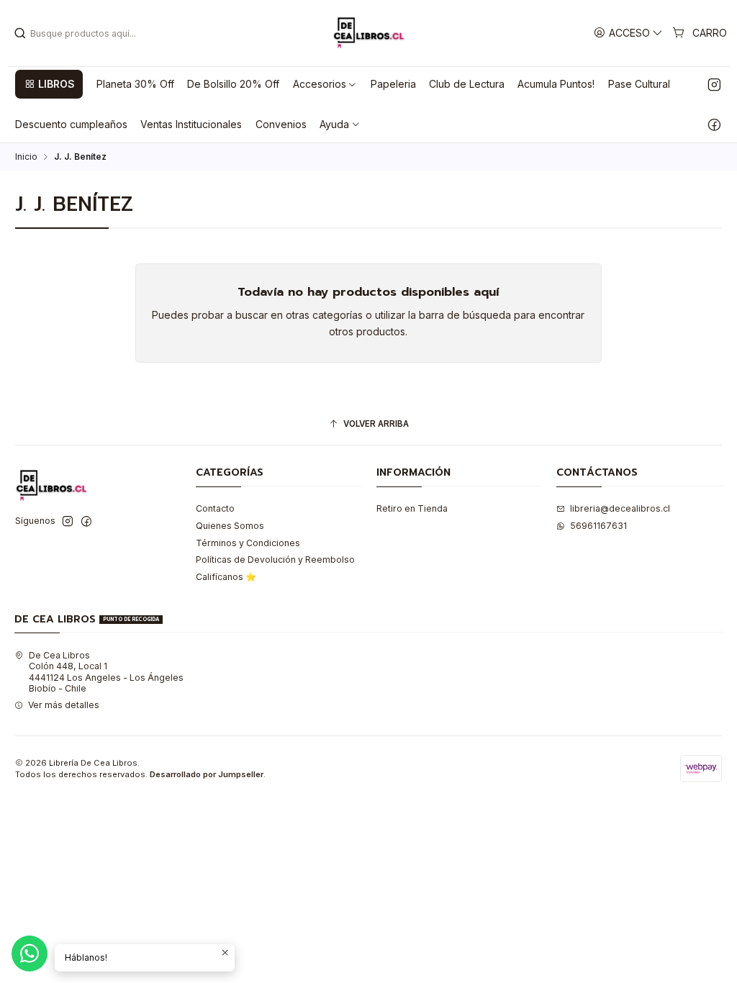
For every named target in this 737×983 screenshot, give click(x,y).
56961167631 (598, 525)
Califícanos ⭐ (226, 576)
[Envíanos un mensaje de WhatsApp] (30, 953)
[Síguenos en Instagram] (714, 84)
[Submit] (20, 33)
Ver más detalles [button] (63, 704)
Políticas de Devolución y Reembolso (275, 559)
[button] (49, 84)
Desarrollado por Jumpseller (206, 774)
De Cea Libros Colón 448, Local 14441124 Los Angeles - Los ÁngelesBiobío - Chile (106, 672)
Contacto (215, 508)
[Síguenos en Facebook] (714, 124)
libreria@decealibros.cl (620, 508)
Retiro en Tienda (412, 508)
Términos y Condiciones (248, 543)
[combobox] (87, 33)
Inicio (26, 157)
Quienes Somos (230, 525)
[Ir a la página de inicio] (368, 33)
